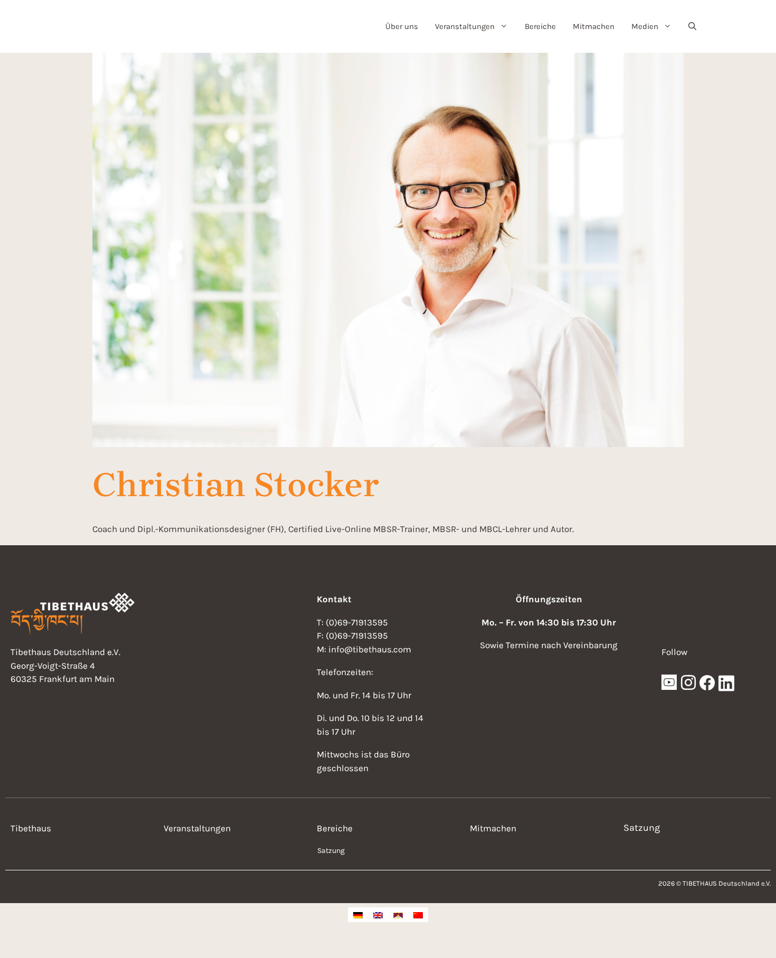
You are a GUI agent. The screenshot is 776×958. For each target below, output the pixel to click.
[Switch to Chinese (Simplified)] (418, 914)
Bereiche (540, 26)
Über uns (401, 26)
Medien (644, 26)
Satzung (331, 850)
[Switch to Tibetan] (398, 914)
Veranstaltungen (465, 26)
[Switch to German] (358, 914)
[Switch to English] (378, 914)
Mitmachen (593, 26)
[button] (692, 26)
